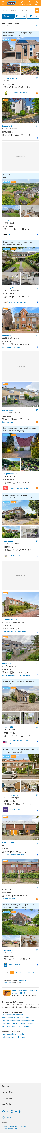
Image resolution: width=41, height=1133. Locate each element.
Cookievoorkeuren (10, 1129)
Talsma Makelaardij (8, 899)
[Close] (36, 981)
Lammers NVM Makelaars (11, 138)
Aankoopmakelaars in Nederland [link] (14, 1034)
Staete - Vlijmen (14, 965)
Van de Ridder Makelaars (11, 347)
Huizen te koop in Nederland (12, 1015)
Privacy (4, 1126)
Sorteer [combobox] (36, 26)
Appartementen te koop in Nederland (15, 1018)
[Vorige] (8, 972)
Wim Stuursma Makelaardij (18, 302)
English (8, 1117)
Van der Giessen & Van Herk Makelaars (16, 675)
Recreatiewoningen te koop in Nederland (17, 1026)
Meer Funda (6, 1104)
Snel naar (5, 1086)
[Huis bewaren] (37, 78)
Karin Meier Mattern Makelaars (13, 855)
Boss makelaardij (8, 422)
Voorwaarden (14, 1126)
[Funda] (12, 3)
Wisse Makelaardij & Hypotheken (14, 631)
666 (29, 972)
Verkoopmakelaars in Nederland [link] (13, 1037)
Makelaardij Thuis (15, 810)
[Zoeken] (37, 10)
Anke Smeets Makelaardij (18, 93)
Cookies (24, 1126)
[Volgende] (33, 972)
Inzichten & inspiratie (9, 1092)
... (24, 972)
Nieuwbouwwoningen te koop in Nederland (18, 1021)
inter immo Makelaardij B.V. (18, 488)
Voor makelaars (8, 1098)
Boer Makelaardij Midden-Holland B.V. (21, 742)
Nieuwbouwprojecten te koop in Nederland (17, 1024)
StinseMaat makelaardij (17, 555)
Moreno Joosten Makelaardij (19, 235)
